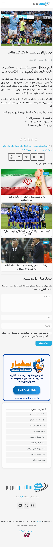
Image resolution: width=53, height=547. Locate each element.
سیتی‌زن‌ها (33, 146)
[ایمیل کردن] (41, 157)
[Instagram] (33, 505)
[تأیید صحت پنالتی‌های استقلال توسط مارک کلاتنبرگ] (26, 205)
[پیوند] (41, 3)
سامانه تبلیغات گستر (37, 413)
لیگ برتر (11, 146)
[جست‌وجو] (13, 4)
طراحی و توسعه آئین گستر (27, 531)
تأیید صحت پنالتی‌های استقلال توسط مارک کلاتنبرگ (26, 233)
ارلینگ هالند (43, 146)
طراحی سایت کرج (39, 431)
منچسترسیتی (36, 149)
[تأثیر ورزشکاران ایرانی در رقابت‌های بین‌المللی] (26, 171)
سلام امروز (38, 521)
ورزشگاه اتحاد (24, 149)
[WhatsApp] (26, 505)
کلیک (21, 496)
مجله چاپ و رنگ (39, 460)
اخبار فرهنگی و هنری (37, 437)
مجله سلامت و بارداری (37, 419)
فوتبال (25, 146)
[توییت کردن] (26, 157)
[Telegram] (20, 505)
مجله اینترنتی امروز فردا (37, 425)
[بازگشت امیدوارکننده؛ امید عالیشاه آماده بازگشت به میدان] (26, 239)
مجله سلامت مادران (38, 454)
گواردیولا (18, 146)
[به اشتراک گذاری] (33, 157)
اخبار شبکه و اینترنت (38, 442)
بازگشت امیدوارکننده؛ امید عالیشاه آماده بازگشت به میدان (26, 267)
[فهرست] (4, 4)
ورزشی (30, 60)
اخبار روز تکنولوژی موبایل (36, 448)
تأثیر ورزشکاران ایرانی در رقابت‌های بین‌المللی (26, 198)
